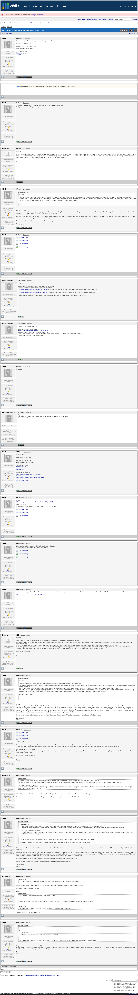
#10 (17, 452)
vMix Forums (4, 23)
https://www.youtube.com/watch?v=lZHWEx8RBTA (33, 330)
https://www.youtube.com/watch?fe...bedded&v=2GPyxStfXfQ (34, 502)
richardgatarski (7, 412)
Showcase (20, 23)
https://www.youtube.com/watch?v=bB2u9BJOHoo (31, 595)
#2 (17, 103)
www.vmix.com (128, 6)
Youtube (18, 54)
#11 (17, 498)
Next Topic (132, 34)
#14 (17, 635)
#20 (17, 922)
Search (94, 19)
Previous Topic (7, 33)
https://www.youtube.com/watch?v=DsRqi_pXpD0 (32, 289)
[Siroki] (8, 48)
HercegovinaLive (21, 53)
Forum (79, 19)
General (12, 23)
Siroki (4, 38)
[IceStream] (8, 155)
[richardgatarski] (9, 422)
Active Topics (86, 19)
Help (99, 19)
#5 (17, 235)
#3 (17, 148)
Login (34, 14)
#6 (19, 280)
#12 (17, 543)
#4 (17, 189)
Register (40, 14)
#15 (17, 675)
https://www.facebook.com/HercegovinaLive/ (29, 474)
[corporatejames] (9, 290)
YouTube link (20, 469)
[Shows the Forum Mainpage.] (11, 6)
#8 (17, 366)
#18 (17, 818)
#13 (17, 589)
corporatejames (7, 280)
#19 (17, 876)
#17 (17, 775)
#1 (17, 38)
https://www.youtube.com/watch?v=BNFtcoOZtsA (32, 292)
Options (122, 30)
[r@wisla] (8, 785)
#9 (18, 412)
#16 (17, 730)
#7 (19, 323)
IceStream (5, 148)
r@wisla (5, 775)
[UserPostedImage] (22, 237)
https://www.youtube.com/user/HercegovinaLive (30, 477)
